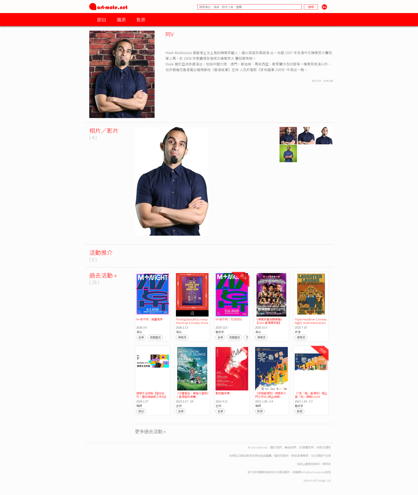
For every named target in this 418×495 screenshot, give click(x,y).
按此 (328, 464)
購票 (121, 19)
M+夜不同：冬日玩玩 (229, 319)
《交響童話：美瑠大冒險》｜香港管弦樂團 (192, 395)
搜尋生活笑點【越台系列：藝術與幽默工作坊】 (151, 395)
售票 (140, 19)
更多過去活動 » (150, 431)
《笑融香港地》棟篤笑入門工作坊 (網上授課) (270, 395)
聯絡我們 (290, 447)
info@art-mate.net (313, 472)
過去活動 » (103, 275)
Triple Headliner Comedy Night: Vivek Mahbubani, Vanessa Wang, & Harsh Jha (311, 324)
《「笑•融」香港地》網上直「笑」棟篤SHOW (311, 395)
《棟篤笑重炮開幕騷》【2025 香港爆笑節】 (269, 321)
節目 (101, 19)
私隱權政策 (306, 447)
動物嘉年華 (223, 393)
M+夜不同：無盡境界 (149, 319)
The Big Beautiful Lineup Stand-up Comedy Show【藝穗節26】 (192, 322)
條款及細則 (324, 447)
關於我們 (275, 447)
